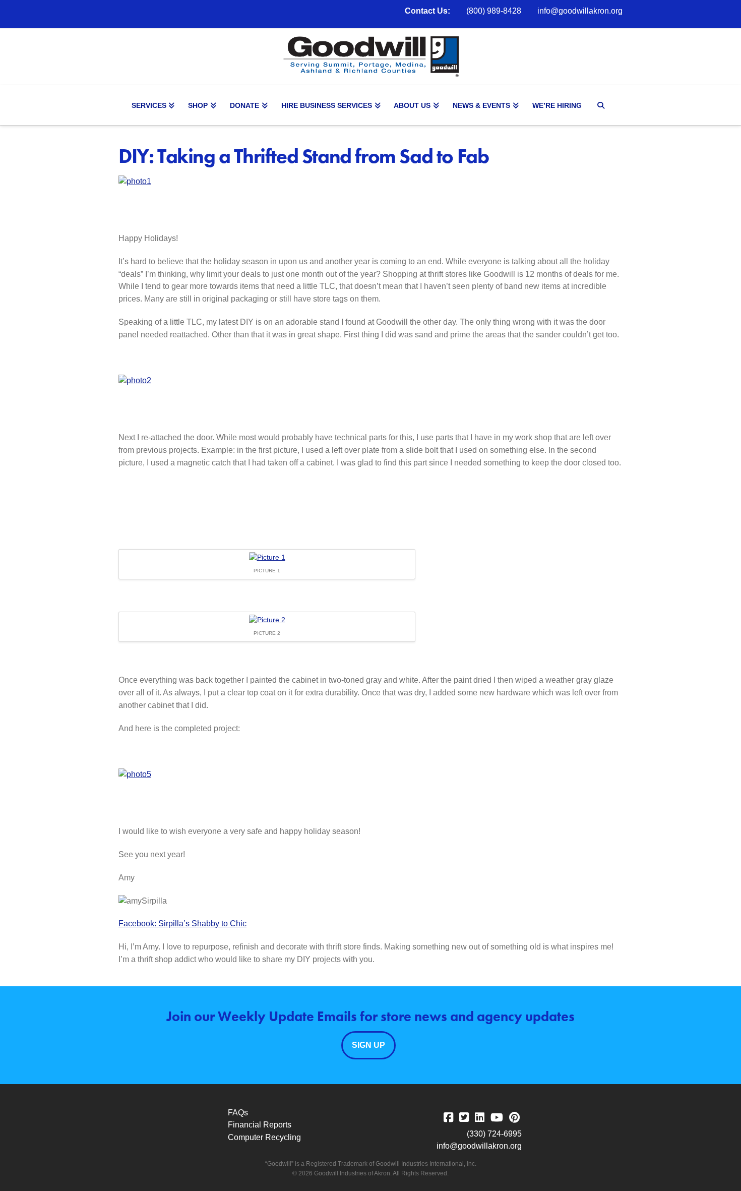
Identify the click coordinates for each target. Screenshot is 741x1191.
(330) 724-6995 (494, 1133)
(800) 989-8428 (493, 11)
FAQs (238, 1112)
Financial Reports (259, 1124)
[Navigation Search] (602, 105)
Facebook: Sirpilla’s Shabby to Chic (182, 923)
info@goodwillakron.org (580, 11)
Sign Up (368, 1045)
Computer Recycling (264, 1137)
